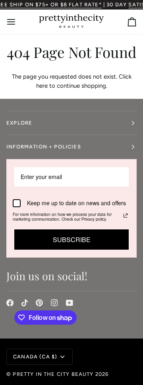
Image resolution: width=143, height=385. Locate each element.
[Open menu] (18, 22)
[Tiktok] (24, 302)
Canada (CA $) (35, 357)
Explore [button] (19, 123)
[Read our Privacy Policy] (125, 215)
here (42, 85)
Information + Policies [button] (43, 147)
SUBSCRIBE (72, 239)
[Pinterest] (39, 302)
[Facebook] (10, 302)
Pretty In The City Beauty (53, 374)
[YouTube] (69, 302)
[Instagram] (54, 302)
